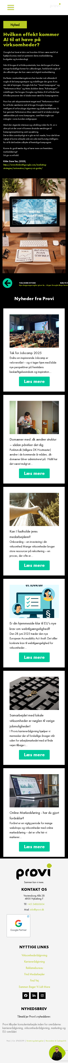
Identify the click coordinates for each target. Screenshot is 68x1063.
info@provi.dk (37, 909)
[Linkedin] (34, 995)
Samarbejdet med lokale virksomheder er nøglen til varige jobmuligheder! (32, 721)
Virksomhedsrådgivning (34, 955)
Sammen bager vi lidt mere (34, 987)
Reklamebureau (34, 968)
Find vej (34, 980)
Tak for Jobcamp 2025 (26, 352)
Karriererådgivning (34, 961)
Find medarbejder (34, 974)
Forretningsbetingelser (35, 1040)
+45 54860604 (35, 904)
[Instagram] (42, 995)
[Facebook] (25, 995)
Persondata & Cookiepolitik (56, 1040)
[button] (10, 7)
